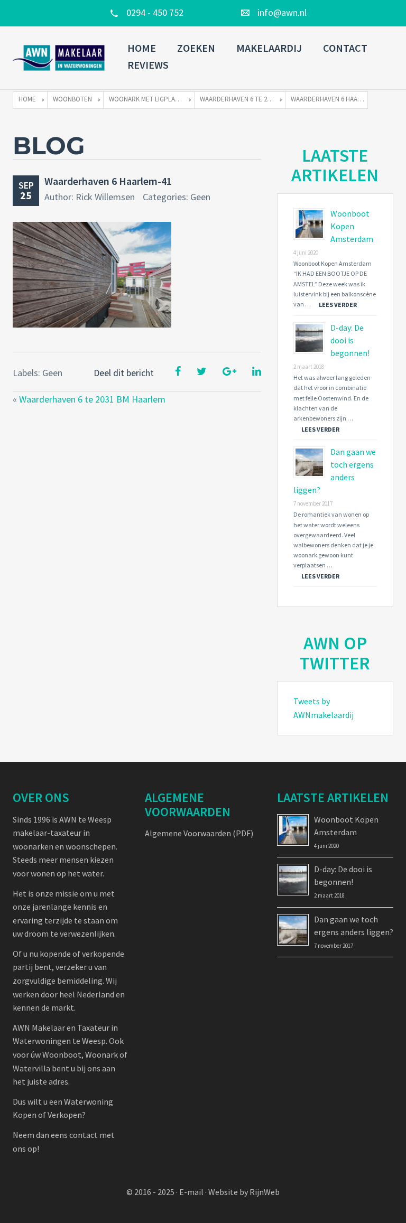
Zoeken (196, 47)
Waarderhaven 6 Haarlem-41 (108, 181)
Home (141, 47)
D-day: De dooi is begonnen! (350, 340)
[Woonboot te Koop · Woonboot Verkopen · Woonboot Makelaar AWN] (59, 58)
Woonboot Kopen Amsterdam (351, 226)
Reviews (148, 64)
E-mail (191, 1192)
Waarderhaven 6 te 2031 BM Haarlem (92, 399)
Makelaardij (269, 47)
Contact (345, 47)
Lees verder (338, 305)
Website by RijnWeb (244, 1192)
